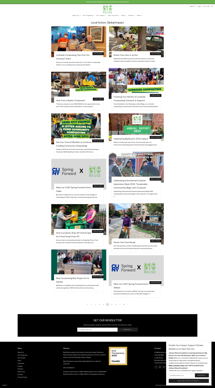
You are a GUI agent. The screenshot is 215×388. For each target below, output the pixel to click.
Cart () (206, 6)
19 (123, 304)
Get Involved (113, 15)
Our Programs (88, 15)
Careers (20, 369)
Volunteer (21, 363)
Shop (123, 15)
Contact (20, 374)
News (139, 15)
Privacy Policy (22, 377)
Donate (131, 15)
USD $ (192, 6)
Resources (21, 371)
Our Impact (100, 15)
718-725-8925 (159, 355)
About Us (75, 15)
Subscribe (126, 329)
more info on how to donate (187, 381)
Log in (199, 6)
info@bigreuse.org (160, 352)
